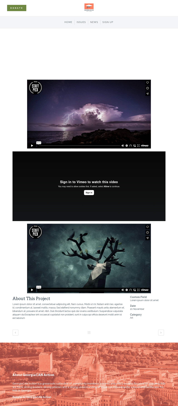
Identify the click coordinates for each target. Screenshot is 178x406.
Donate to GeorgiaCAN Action (32, 396)
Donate (16, 8)
